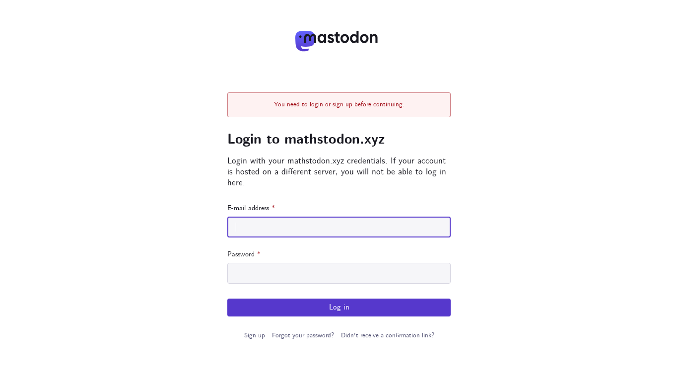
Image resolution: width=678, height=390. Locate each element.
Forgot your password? (303, 335)
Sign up (254, 335)
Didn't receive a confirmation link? (387, 335)
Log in (339, 307)
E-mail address (251, 208)
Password (244, 254)
